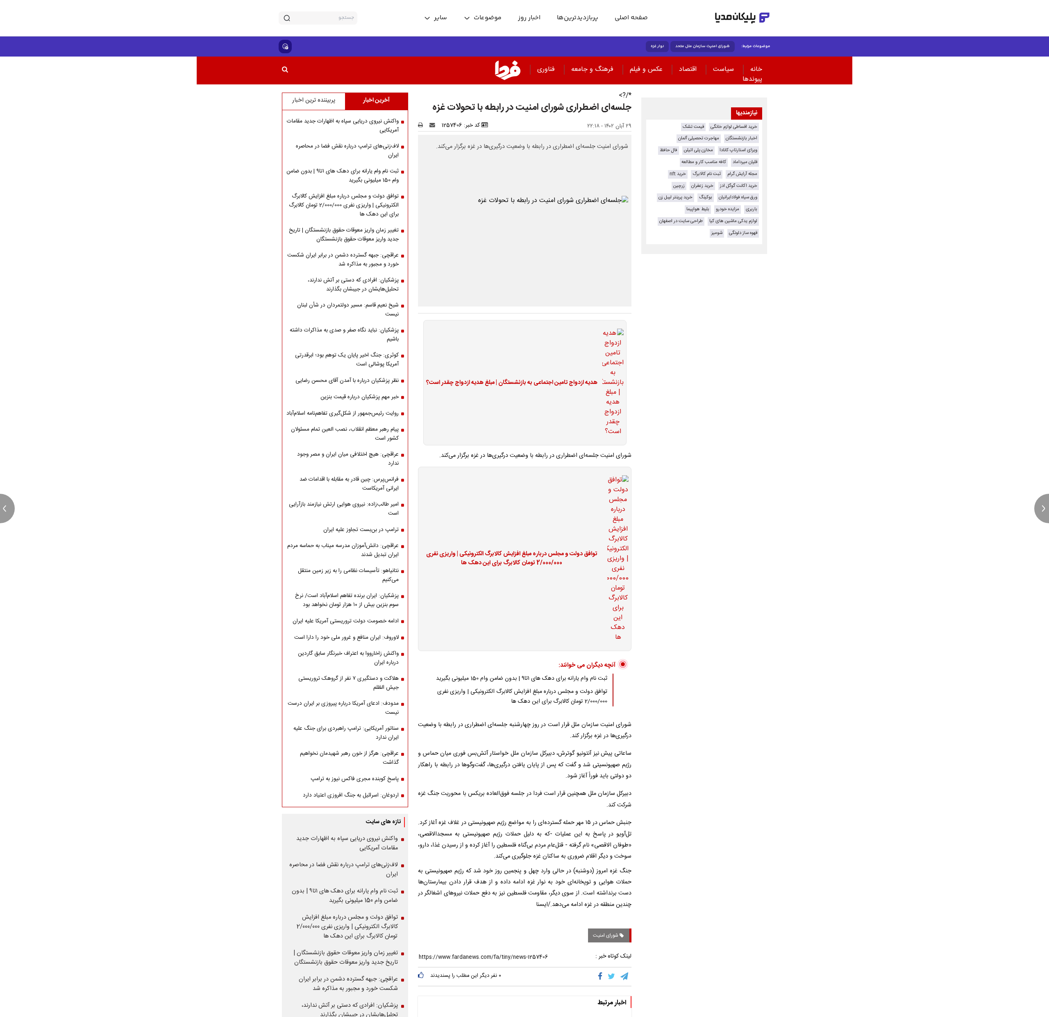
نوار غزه (657, 46)
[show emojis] (285, 46)
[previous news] (7, 508)
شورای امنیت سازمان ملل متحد (702, 46)
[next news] (1041, 508)
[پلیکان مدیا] (742, 18)
